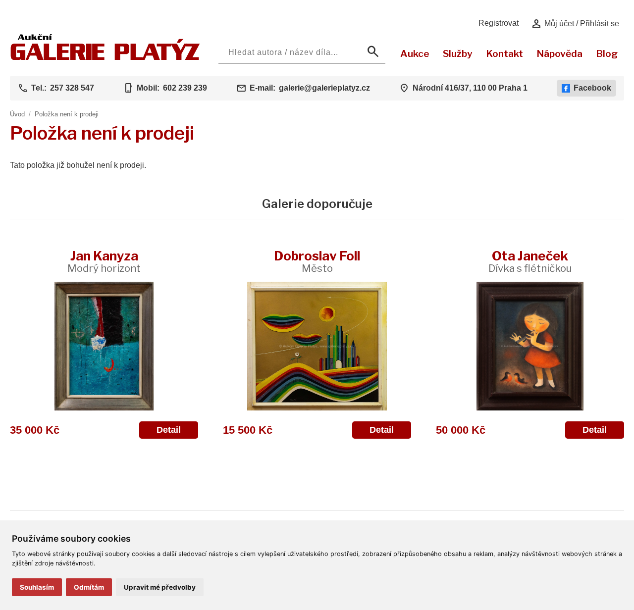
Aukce (414, 53)
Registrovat (498, 23)
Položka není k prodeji (67, 114)
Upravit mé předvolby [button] (160, 587)
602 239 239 (185, 88)
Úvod (17, 114)
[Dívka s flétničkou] (530, 346)
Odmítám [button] (89, 587)
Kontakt (504, 53)
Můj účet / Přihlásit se (574, 24)
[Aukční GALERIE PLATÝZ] (105, 57)
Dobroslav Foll (317, 261)
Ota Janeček (530, 261)
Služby (458, 53)
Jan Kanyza (104, 261)
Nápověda (559, 53)
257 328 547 (72, 88)
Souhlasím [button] (37, 587)
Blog (607, 53)
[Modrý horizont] (104, 346)
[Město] (317, 346)
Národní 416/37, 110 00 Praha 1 (470, 88)
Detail (169, 430)
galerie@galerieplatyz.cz (324, 88)
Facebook (592, 88)
